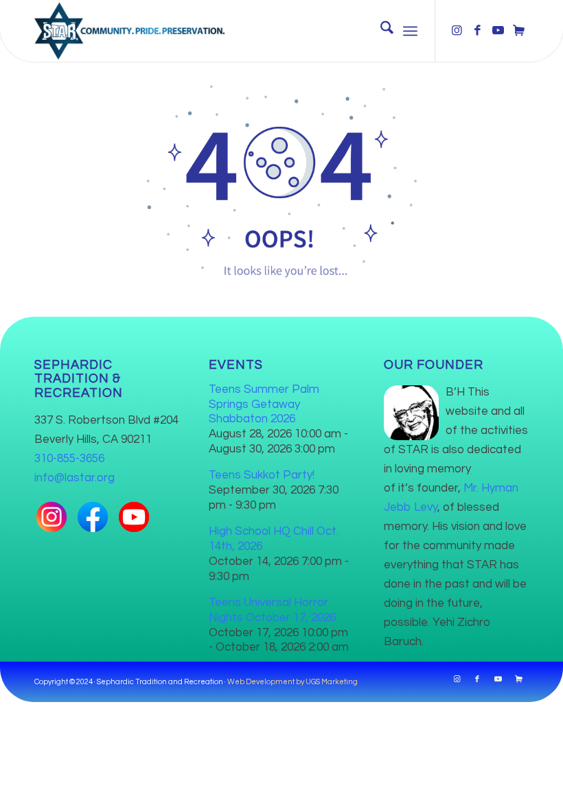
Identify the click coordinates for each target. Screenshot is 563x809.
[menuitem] (380, 31)
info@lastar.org (74, 478)
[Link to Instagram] (456, 31)
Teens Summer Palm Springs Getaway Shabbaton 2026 (264, 404)
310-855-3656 (69, 458)
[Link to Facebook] (477, 31)
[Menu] (410, 30)
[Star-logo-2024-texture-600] (129, 31)
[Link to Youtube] (497, 31)
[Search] (380, 31)
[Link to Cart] (518, 31)
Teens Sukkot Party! (261, 475)
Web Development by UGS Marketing (292, 682)
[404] (281, 178)
